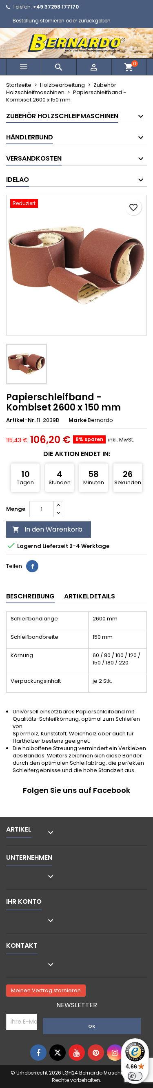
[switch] (135, 1076)
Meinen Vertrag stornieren (46, 990)
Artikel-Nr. (20, 420)
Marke (77, 420)
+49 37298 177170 (56, 6)
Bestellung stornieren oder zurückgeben (62, 20)
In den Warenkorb (47, 529)
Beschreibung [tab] (30, 596)
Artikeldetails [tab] (89, 596)
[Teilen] (32, 566)
